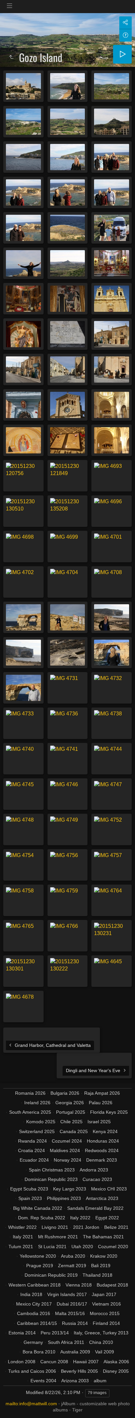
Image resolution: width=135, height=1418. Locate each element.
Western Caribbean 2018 (35, 1285)
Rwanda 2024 (32, 1141)
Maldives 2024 (65, 1150)
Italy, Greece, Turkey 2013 (101, 1332)
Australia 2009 (75, 1351)
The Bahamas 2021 (103, 1236)
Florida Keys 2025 (109, 1112)
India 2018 (31, 1294)
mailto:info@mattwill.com (31, 1403)
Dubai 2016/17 (72, 1304)
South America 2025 (30, 1112)
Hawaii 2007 (86, 1361)
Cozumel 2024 (67, 1141)
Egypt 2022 (107, 1217)
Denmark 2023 (101, 1160)
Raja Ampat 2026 (102, 1093)
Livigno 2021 (55, 1227)
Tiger (77, 1409)
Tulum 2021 (21, 1246)
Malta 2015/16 (70, 1313)
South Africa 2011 (66, 1342)
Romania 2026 (30, 1093)
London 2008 (21, 1361)
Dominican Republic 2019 (51, 1275)
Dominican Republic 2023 (51, 1179)
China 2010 (101, 1342)
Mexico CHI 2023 (109, 1188)
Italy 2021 (23, 1236)
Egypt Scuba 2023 (29, 1188)
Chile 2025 (71, 1121)
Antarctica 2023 (102, 1198)
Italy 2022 (80, 1217)
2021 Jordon (86, 1227)
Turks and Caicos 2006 (32, 1371)
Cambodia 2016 (33, 1313)
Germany (33, 1342)
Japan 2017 (104, 1294)
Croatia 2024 (31, 1150)
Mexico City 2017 (34, 1304)
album (100, 1380)
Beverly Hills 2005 (79, 1371)
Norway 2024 (67, 1160)
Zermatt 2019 (72, 1265)
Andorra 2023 (94, 1169)
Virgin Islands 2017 (67, 1294)
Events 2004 (43, 1380)
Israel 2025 (99, 1121)
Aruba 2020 (73, 1256)
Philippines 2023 (64, 1198)
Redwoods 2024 (102, 1150)
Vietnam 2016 (106, 1304)
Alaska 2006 (116, 1361)
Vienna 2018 (79, 1285)
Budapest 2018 (112, 1285)
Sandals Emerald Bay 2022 (95, 1208)
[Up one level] (11, 57)
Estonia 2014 (22, 1332)
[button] (13, 1405)
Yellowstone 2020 (38, 1256)
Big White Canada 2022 (37, 1208)
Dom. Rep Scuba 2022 (41, 1217)
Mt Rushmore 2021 (58, 1236)
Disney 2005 (116, 1371)
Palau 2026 (100, 1102)
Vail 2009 (104, 1351)
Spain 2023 (30, 1198)
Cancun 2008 (54, 1361)
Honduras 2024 (103, 1141)
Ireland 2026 (37, 1102)
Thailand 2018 (97, 1275)
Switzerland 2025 (37, 1131)
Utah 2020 (82, 1246)
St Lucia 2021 (52, 1246)
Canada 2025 (74, 1131)
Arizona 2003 (75, 1380)
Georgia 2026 (69, 1102)
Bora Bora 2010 (39, 1351)
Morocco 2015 (105, 1313)
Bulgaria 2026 (64, 1093)
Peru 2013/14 (55, 1332)
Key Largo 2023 (69, 1188)
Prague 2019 (39, 1265)
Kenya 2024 (105, 1131)
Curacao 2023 (97, 1179)
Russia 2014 (75, 1323)
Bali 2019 (100, 1265)
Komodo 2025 (40, 1121)
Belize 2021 (116, 1227)
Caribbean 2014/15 (37, 1323)
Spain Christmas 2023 (52, 1169)
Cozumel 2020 (113, 1246)
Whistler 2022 (22, 1227)
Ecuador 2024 (34, 1160)
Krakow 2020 (103, 1256)
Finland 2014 (106, 1323)
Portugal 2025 (70, 1112)
